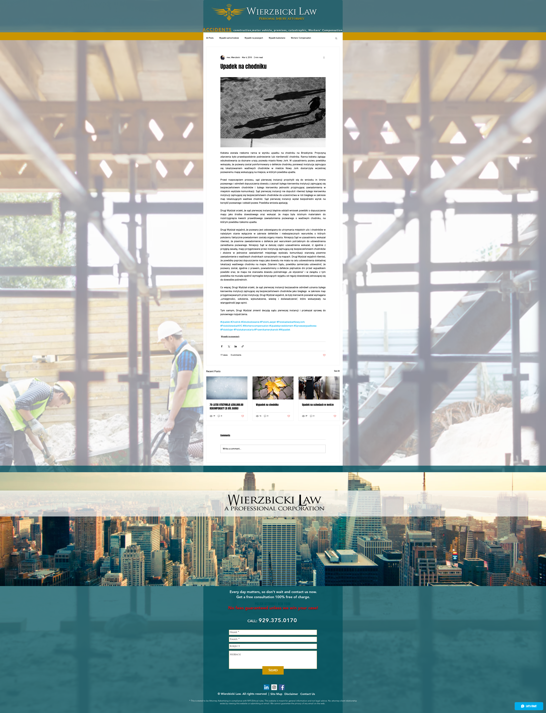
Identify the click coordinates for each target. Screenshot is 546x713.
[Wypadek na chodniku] (273, 387)
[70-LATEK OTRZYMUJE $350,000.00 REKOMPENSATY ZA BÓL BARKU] (226, 387)
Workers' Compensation (301, 38)
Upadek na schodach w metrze (318, 405)
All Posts (210, 38)
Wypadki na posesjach (254, 38)
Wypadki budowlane (277, 38)
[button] (336, 38)
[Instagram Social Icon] (274, 687)
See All (337, 371)
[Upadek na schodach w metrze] (319, 387)
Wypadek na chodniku (267, 405)
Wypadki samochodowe (229, 38)
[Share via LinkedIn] (235, 346)
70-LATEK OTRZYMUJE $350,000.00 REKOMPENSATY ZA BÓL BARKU (226, 406)
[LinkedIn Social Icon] (266, 687)
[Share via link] (242, 346)
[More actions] (324, 57)
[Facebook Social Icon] (282, 687)
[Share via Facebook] (221, 346)
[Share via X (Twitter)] (228, 346)
